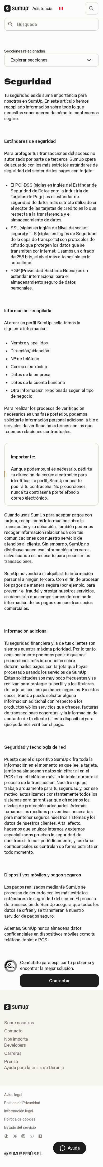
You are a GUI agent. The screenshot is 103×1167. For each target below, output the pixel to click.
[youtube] (32, 1137)
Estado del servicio (20, 1127)
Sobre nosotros (19, 1022)
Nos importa (16, 1039)
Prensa (11, 1061)
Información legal (18, 1111)
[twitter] (15, 1137)
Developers (15, 1045)
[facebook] (6, 1137)
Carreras (12, 1053)
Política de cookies (20, 1119)
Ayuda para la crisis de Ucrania (34, 1067)
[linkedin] (40, 1137)
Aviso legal (13, 1094)
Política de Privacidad (22, 1102)
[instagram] (23, 1137)
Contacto (13, 1030)
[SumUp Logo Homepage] (18, 8)
